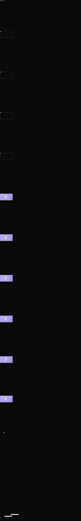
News (3, 420)
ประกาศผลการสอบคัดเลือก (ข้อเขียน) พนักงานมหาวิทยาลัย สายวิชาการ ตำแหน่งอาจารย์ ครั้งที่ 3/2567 (15, 364)
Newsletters (4, 421)
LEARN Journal (3, 471)
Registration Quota (3, 447)
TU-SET (1, 454)
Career (3, 419)
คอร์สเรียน (3, 16)
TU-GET (4, 14)
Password (2, 516)
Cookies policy (2, 487)
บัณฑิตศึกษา (5, 9)
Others (3, 422)
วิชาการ (3, 8)
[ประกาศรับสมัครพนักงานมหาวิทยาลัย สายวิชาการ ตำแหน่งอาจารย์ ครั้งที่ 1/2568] (6, 159)
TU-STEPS (5, 15)
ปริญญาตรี (5, 11)
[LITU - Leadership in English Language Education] (2, 0)
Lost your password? (4, 519)
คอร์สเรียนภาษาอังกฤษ (4, 458)
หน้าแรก (3, 2)
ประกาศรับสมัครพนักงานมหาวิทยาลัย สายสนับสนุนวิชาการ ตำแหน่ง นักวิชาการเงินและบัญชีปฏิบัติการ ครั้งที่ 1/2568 (17, 120)
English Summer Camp (7, 12)
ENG (2, 21)
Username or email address (5, 514)
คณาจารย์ (5, 6)
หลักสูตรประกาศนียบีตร (7, 19)
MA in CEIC (2, 444)
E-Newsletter (2, 469)
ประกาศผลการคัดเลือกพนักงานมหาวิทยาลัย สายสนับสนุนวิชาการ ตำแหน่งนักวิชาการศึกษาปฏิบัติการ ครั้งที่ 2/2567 (17, 242)
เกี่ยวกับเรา (4, 3)
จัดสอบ (3, 13)
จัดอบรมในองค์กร (6, 20)
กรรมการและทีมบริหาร (7, 5)
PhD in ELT (2, 441)
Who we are (5, 491)
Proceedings (2, 465)
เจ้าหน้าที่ (5, 7)
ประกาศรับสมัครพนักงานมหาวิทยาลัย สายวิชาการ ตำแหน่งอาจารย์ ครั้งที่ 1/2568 (12, 161)
